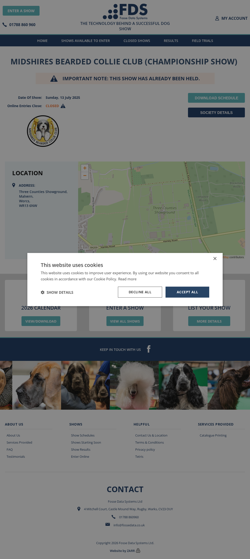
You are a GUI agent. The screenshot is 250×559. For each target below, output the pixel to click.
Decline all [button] (140, 292)
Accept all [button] (187, 292)
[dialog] (125, 279)
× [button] (215, 258)
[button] (57, 292)
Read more (127, 278)
